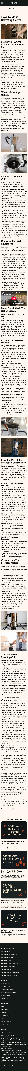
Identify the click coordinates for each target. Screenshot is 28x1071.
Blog (2, 1018)
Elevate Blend (13, 803)
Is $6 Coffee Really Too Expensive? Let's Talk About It (13, 931)
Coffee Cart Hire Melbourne (9, 954)
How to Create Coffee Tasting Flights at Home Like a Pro (11, 872)
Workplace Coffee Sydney (8, 966)
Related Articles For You (14, 819)
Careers (3, 1012)
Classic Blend (5, 805)
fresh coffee (9, 74)
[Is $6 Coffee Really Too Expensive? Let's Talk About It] (14, 919)
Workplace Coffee (6, 960)
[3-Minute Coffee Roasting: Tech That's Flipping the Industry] (14, 830)
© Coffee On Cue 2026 (7, 1066)
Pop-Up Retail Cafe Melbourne (10, 972)
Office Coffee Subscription (8, 992)
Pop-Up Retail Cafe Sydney (9, 975)
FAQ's (3, 1006)
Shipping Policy (5, 995)
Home (3, 8)
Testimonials (4, 1009)
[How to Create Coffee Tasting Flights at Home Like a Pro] (14, 860)
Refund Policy (5, 998)
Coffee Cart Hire (5, 951)
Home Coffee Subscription (8, 989)
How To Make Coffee (11, 8)
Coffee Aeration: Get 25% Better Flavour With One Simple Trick (12, 901)
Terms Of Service (6, 1021)
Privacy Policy (5, 1024)
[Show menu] (2, 3)
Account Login (5, 983)
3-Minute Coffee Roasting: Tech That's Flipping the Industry (12, 842)
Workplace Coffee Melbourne (9, 963)
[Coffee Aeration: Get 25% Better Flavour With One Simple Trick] (14, 889)
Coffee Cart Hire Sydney (8, 957)
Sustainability (5, 1015)
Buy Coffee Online (6, 986)
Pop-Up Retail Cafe (6, 969)
